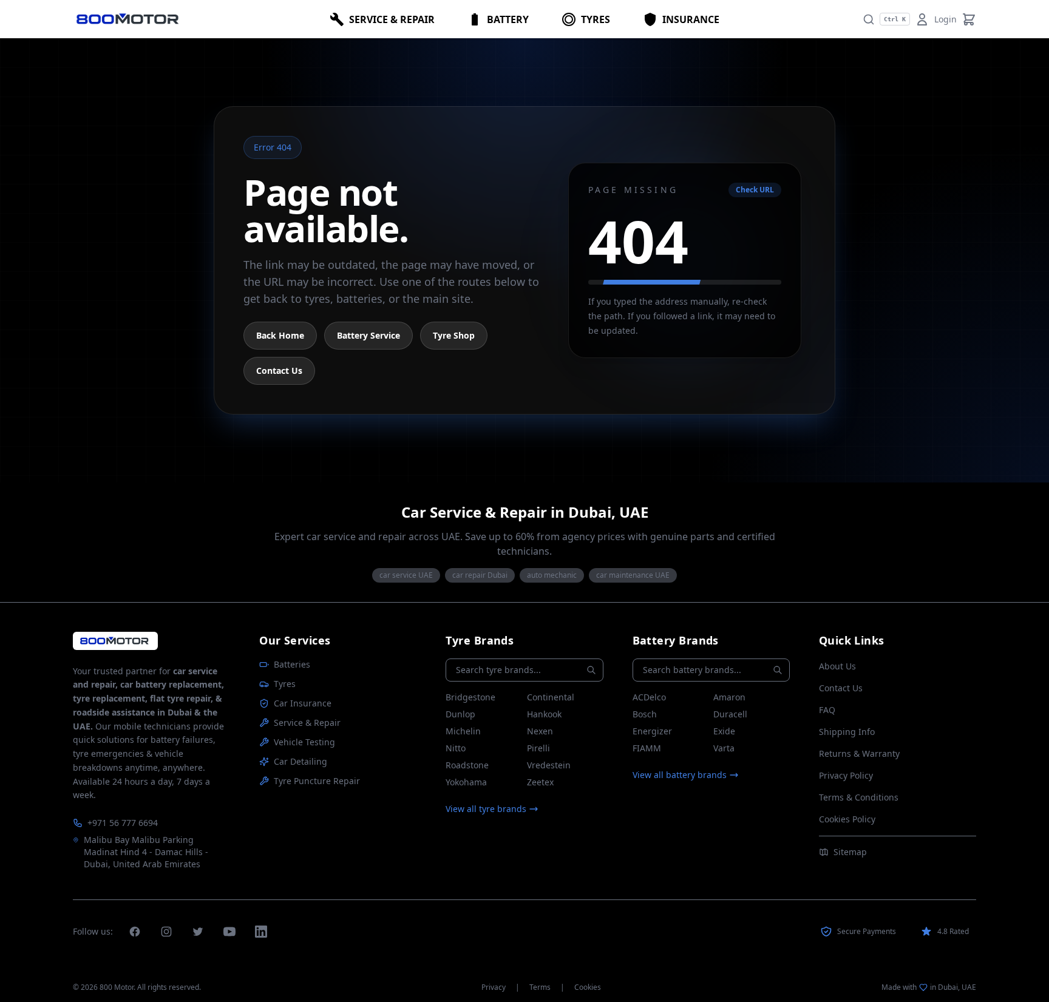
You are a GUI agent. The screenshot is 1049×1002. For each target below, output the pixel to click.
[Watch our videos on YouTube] (229, 931)
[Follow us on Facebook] (135, 931)
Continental (550, 697)
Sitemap (850, 852)
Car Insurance (302, 703)
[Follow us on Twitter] (198, 931)
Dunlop (460, 714)
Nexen (540, 731)
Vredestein (549, 765)
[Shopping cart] (969, 19)
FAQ (827, 710)
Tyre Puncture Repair (317, 781)
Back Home (280, 335)
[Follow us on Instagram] (166, 931)
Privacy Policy (846, 775)
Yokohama (466, 782)
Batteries (292, 664)
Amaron (729, 697)
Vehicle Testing (304, 742)
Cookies (587, 987)
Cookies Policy (847, 819)
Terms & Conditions (858, 797)
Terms (540, 987)
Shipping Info (847, 731)
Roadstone (467, 765)
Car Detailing (300, 761)
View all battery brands (680, 774)
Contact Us (279, 370)
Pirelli (538, 748)
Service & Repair (307, 722)
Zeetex (540, 782)
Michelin (463, 731)
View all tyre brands (486, 808)
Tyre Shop (454, 335)
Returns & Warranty (859, 753)
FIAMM (647, 748)
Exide (724, 731)
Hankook (544, 714)
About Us (837, 666)
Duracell (730, 714)
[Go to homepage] (115, 640)
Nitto (456, 748)
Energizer (652, 731)
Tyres (285, 683)
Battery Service (368, 335)
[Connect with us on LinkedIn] (261, 931)
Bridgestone (470, 697)
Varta (724, 748)
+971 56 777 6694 (122, 822)
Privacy (493, 987)
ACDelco (649, 697)
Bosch (645, 714)
